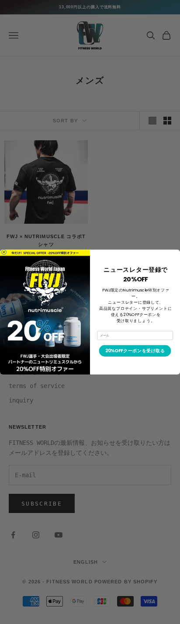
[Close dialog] (4, 252)
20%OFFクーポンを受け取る (135, 350)
